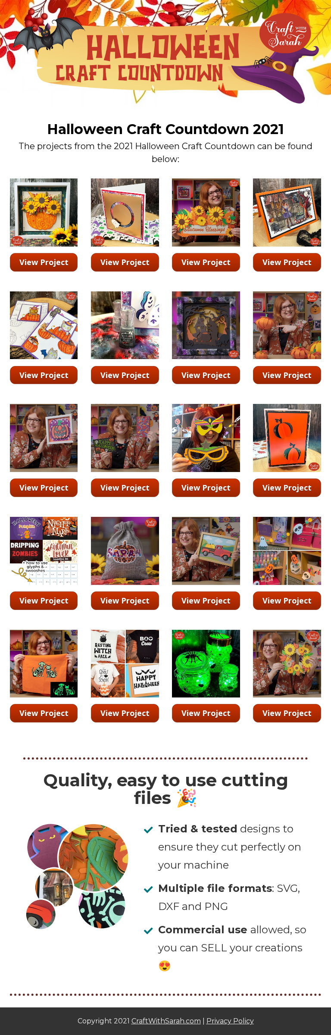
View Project (44, 262)
